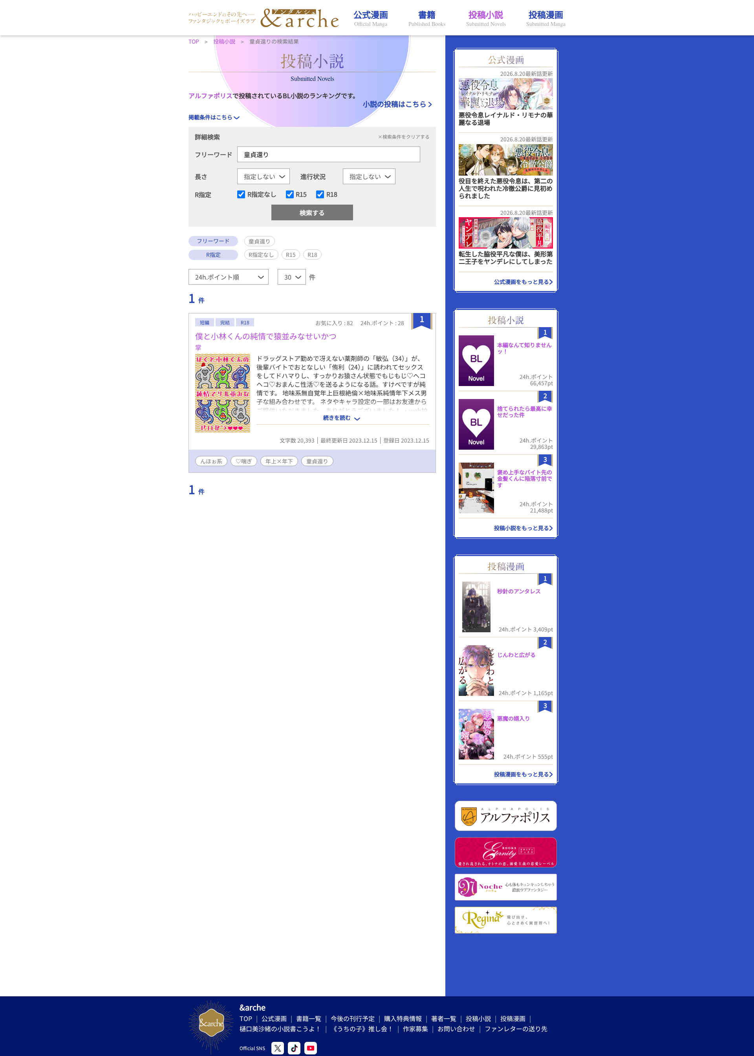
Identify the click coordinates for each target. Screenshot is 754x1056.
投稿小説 (478, 1018)
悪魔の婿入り (513, 718)
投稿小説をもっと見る (521, 528)
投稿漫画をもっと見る (521, 774)
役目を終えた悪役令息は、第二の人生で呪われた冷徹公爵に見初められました (506, 188)
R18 (331, 194)
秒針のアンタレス (519, 591)
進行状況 (313, 176)
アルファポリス (210, 95)
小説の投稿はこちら (394, 104)
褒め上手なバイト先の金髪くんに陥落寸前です (524, 478)
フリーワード (213, 154)
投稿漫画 (512, 1018)
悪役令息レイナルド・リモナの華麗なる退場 (506, 118)
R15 (301, 194)
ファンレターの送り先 (516, 1028)
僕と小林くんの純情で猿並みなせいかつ (266, 335)
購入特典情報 (403, 1018)
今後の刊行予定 (353, 1018)
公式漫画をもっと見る (521, 281)
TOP (246, 1018)
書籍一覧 (308, 1018)
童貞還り (317, 461)
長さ (201, 176)
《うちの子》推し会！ (362, 1028)
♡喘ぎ (244, 461)
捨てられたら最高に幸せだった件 (524, 411)
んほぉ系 (211, 461)
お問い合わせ (456, 1028)
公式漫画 (274, 1018)
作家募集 (415, 1028)
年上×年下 (279, 461)
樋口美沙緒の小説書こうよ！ (280, 1028)
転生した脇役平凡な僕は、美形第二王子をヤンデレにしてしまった (506, 257)
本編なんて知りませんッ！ (524, 348)
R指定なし (261, 194)
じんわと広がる (516, 655)
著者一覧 (443, 1018)
